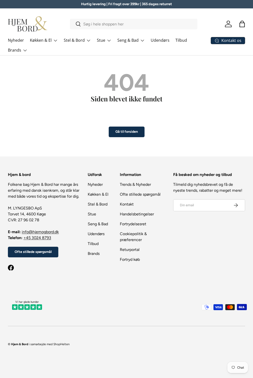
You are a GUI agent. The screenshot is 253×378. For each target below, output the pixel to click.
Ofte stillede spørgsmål (33, 252)
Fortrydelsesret (133, 224)
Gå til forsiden (126, 132)
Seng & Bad (98, 224)
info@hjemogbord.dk (40, 231)
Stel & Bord (97, 204)
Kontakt (127, 204)
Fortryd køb (130, 259)
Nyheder (16, 40)
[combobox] (133, 24)
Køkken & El (98, 194)
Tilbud (181, 40)
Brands (94, 253)
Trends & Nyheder (135, 184)
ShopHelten (61, 344)
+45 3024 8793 (37, 237)
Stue (92, 214)
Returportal (130, 249)
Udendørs (160, 40)
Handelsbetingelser (137, 214)
